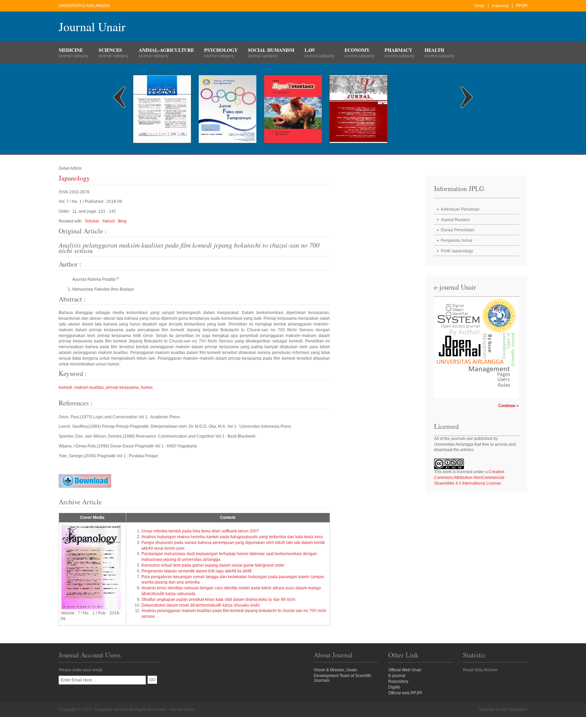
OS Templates (514, 709)
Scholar (92, 221)
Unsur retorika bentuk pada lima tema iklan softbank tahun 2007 (200, 531)
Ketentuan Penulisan (460, 209)
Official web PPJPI (405, 693)
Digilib (394, 687)
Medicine (71, 50)
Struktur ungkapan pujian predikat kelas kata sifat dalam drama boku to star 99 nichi (218, 599)
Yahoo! (108, 221)
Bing (122, 221)
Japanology (74, 178)
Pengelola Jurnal (456, 240)
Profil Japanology (457, 251)
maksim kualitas (89, 387)
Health (434, 50)
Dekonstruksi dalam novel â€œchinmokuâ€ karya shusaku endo (200, 605)
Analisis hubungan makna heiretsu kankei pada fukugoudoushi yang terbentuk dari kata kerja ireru (232, 536)
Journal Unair (92, 26)
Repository (398, 681)
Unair (479, 5)
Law (310, 50)
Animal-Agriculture (166, 50)
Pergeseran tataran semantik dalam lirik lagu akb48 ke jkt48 (196, 571)
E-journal (396, 675)
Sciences (110, 50)
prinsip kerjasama (122, 387)
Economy (357, 50)
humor (146, 387)
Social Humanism (271, 50)
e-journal (500, 5)
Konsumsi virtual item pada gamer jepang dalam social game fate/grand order (213, 565)
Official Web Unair (405, 670)
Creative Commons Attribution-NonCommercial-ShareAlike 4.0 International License (469, 477)
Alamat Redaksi (455, 219)
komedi (65, 387)
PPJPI (521, 5)
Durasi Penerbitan (457, 230)
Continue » (508, 405)
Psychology (221, 50)
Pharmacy (398, 50)
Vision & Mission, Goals (335, 670)
